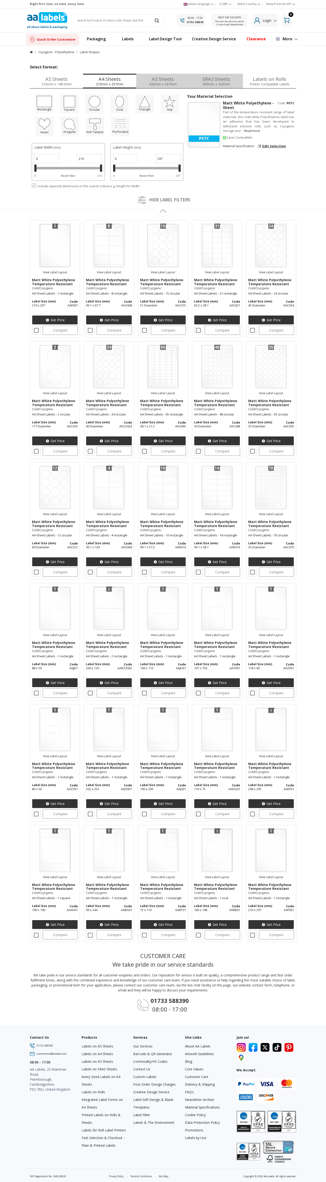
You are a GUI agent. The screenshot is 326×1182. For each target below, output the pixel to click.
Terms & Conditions (141, 1176)
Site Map (163, 1176)
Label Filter (141, 1115)
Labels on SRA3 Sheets (99, 1069)
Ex (279, 4)
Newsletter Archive (199, 1099)
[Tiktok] (277, 1046)
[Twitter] (265, 1046)
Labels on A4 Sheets (97, 1054)
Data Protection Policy (202, 1122)
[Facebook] (253, 1046)
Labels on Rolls (93, 1092)
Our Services (142, 1046)
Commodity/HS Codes (150, 1061)
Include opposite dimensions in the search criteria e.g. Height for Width (89, 186)
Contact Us (141, 1069)
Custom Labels (144, 1076)
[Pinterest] (289, 1046)
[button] (127, 39)
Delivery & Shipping (200, 1084)
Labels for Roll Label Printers (104, 1130)
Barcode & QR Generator (152, 1054)
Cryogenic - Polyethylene (56, 52)
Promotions (194, 1130)
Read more (237, 24)
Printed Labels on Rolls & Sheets (101, 1119)
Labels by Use (195, 1137)
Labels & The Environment (153, 1122)
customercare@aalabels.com (52, 1053)
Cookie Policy (195, 1115)
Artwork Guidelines (199, 1054)
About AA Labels (197, 1046)
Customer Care (196, 1076)
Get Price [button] (57, 320)
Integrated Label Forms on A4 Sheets (102, 1103)
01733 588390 (195, 22)
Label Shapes (90, 52)
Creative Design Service (151, 1092)
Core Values (194, 1069)
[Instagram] (242, 1046)
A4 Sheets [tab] (109, 81)
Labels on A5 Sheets (97, 1046)
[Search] (157, 20)
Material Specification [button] (238, 146)
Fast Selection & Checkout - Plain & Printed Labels (103, 1141)
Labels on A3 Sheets (97, 1061)
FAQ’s (189, 1092)
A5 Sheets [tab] (57, 81)
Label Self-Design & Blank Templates (153, 1103)
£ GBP (224, 4)
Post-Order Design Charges (154, 1084)
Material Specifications (202, 1107)
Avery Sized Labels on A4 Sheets (101, 1080)
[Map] (241, 1057)
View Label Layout (55, 272)
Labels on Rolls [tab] (269, 81)
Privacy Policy (116, 1176)
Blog (188, 1061)
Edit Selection (273, 146)
